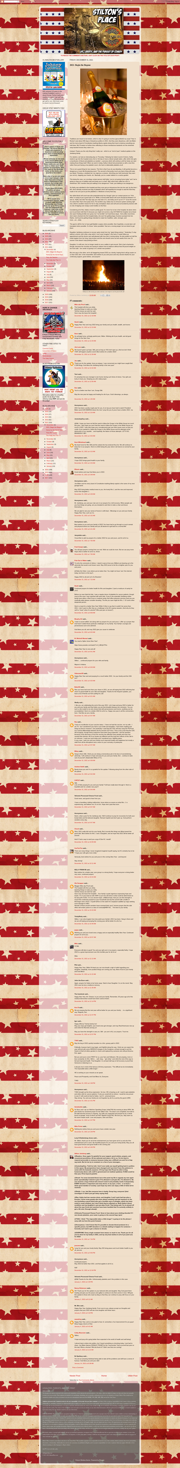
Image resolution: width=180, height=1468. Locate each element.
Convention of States (49, 351)
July (48, 274)
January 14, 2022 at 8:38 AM (84, 1363)
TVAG (76, 1040)
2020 (47, 294)
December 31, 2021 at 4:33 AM (84, 463)
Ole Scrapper (79, 883)
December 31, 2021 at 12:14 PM (85, 1001)
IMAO (44, 353)
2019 (47, 297)
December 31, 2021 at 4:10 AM (84, 451)
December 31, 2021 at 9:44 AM (84, 789)
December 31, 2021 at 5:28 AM (84, 494)
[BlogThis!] (103, 295)
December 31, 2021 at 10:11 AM (85, 863)
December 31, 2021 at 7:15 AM (84, 579)
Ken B (76, 1007)
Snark (76, 586)
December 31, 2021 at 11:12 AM (85, 958)
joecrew (77, 1245)
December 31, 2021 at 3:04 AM (84, 436)
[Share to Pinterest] (109, 295)
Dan (75, 388)
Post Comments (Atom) (86, 1380)
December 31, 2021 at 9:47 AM (84, 807)
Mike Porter (78, 1126)
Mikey (76, 751)
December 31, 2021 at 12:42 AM (85, 368)
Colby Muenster (80, 1333)
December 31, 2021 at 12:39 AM (85, 354)
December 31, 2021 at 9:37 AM (84, 716)
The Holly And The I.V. (53, 260)
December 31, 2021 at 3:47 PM (84, 1120)
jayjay (76, 930)
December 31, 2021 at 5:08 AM (84, 474)
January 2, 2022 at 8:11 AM (83, 1299)
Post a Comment (77, 1367)
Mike (76, 943)
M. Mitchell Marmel (81, 638)
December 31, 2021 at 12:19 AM (85, 327)
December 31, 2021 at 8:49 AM (84, 667)
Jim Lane (77, 347)
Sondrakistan (47, 356)
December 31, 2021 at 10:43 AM (85, 910)
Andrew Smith (79, 766)
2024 (47, 239)
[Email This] (101, 295)
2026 (47, 233)
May (48, 280)
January (49, 291)
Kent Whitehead (80, 442)
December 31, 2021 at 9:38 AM (84, 760)
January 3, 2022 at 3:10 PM (83, 1313)
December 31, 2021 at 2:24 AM (84, 412)
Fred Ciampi (78, 547)
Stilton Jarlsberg (80, 1153)
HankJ (76, 322)
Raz (75, 722)
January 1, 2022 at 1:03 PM (83, 1282)
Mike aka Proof (79, 304)
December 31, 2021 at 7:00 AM (84, 541)
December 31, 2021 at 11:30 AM (85, 987)
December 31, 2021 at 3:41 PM (84, 1100)
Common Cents (48, 348)
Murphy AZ (78, 619)
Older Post (132, 1376)
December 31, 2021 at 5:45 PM (84, 1147)
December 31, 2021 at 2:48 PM (84, 1083)
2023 (47, 242)
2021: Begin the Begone (54, 252)
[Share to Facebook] (107, 295)
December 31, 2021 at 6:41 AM (84, 529)
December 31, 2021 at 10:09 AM (85, 842)
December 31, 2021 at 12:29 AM (85, 341)
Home (104, 1376)
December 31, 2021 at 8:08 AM (84, 613)
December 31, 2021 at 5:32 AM (84, 515)
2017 (47, 302)
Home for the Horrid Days (54, 254)
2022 (47, 244)
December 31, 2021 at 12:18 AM (85, 316)
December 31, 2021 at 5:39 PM (84, 1132)
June (48, 277)
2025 (47, 236)
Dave (76, 333)
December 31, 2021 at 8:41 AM (84, 651)
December (50, 249)
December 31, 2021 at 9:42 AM (84, 774)
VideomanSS (78, 673)
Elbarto (77, 469)
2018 (47, 300)
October (49, 266)
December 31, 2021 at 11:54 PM (85, 1270)
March (49, 285)
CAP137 (77, 780)
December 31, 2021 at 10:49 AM (85, 924)
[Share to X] (105, 295)
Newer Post (75, 1376)
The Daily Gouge (48, 358)
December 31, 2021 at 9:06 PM (84, 1253)
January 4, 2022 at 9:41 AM (83, 1326)
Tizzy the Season (51, 257)
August (49, 272)
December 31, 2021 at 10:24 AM (85, 877)
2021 (47, 247)
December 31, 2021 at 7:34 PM (84, 1239)
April (48, 283)
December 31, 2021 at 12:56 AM (85, 381)
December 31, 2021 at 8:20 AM (84, 632)
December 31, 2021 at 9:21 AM (84, 696)
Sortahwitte (78, 1107)
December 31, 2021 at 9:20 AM (84, 681)
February (50, 288)
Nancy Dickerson (80, 1288)
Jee (75, 361)
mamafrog (78, 1319)
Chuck (76, 829)
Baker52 (77, 687)
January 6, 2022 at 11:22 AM (83, 1350)
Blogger (101, 1460)
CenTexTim (78, 848)
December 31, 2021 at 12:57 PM (85, 1034)
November (50, 263)
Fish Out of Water (80, 560)
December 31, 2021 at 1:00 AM (84, 399)
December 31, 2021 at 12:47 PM (85, 1015)
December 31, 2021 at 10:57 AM (85, 937)
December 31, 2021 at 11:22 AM (85, 974)
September (50, 269)
